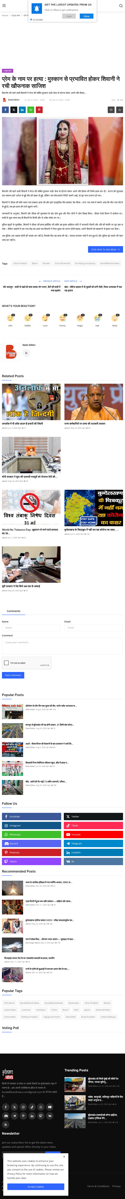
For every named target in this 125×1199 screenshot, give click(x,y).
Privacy (116, 1186)
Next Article (71, 281)
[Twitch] (41, 1116)
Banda (107, 1002)
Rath (76, 1009)
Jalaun (87, 1009)
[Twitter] (14, 1107)
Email (67, 621)
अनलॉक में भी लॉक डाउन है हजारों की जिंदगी (22, 423)
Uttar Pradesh (20, 263)
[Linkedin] (32, 1116)
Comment (7, 635)
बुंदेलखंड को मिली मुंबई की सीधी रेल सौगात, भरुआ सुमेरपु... (103, 1080)
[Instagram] (23, 1107)
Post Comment (13, 675)
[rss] (5, 1124)
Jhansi (65, 1009)
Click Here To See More (103, 249)
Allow (87, 16)
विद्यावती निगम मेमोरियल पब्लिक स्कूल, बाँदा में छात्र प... (47, 762)
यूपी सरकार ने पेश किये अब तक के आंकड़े (21, 586)
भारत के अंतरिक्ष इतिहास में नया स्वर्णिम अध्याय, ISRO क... (49, 882)
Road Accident (88, 1016)
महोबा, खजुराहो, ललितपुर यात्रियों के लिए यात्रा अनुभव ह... (105, 1098)
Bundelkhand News (109, 263)
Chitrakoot (9, 1002)
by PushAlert (38, 19)
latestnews (74, 1002)
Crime (54, 1009)
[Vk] (49, 1116)
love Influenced (62, 263)
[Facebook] (5, 1107)
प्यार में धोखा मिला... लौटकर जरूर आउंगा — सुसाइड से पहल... (50, 939)
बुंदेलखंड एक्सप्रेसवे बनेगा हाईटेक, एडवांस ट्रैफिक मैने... (103, 1116)
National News (103, 1009)
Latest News (10, 1009)
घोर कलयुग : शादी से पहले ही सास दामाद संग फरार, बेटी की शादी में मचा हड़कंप (31, 288)
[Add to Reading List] (119, 110)
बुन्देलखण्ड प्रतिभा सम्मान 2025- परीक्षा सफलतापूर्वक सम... (50, 920)
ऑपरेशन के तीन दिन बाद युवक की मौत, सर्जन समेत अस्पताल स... (51, 705)
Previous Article (51, 281)
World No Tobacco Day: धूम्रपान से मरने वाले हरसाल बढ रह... (30, 531)
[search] (121, 5)
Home (5, 15)
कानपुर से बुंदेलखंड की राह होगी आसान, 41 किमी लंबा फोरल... (50, 724)
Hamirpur (41, 1009)
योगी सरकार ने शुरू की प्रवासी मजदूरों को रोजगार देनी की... (30, 476)
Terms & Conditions (98, 1186)
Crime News (10, 1016)
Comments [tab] (13, 611)
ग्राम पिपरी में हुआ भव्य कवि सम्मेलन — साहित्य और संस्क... (49, 901)
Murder (46, 263)
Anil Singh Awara (33, 942)
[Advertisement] (62, 44)
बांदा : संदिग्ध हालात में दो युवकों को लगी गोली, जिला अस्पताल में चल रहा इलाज (93, 288)
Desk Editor (28, 344)
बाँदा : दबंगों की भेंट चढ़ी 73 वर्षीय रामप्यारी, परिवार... (46, 781)
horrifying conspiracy (85, 263)
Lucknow (26, 1009)
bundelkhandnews (54, 1002)
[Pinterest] (23, 1116)
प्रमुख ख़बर (15, 15)
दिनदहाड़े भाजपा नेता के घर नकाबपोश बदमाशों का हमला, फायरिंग (29, 958)
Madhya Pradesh (29, 1016)
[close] (64, 1156)
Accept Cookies (36, 1186)
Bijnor (35, 263)
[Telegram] (14, 1116)
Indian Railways (108, 1016)
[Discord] (5, 1116)
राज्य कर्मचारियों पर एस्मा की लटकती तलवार (84, 423)
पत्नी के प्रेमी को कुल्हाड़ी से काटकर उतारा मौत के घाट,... (48, 968)
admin (4, 428)
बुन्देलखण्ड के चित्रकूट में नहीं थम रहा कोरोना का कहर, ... (91, 529)
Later (69, 16)
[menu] (4, 5)
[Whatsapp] (41, 1107)
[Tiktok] (32, 1107)
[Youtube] (49, 1107)
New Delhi (71, 1016)
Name (5, 621)
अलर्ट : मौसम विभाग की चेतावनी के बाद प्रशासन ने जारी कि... (49, 743)
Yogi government (51, 1016)
